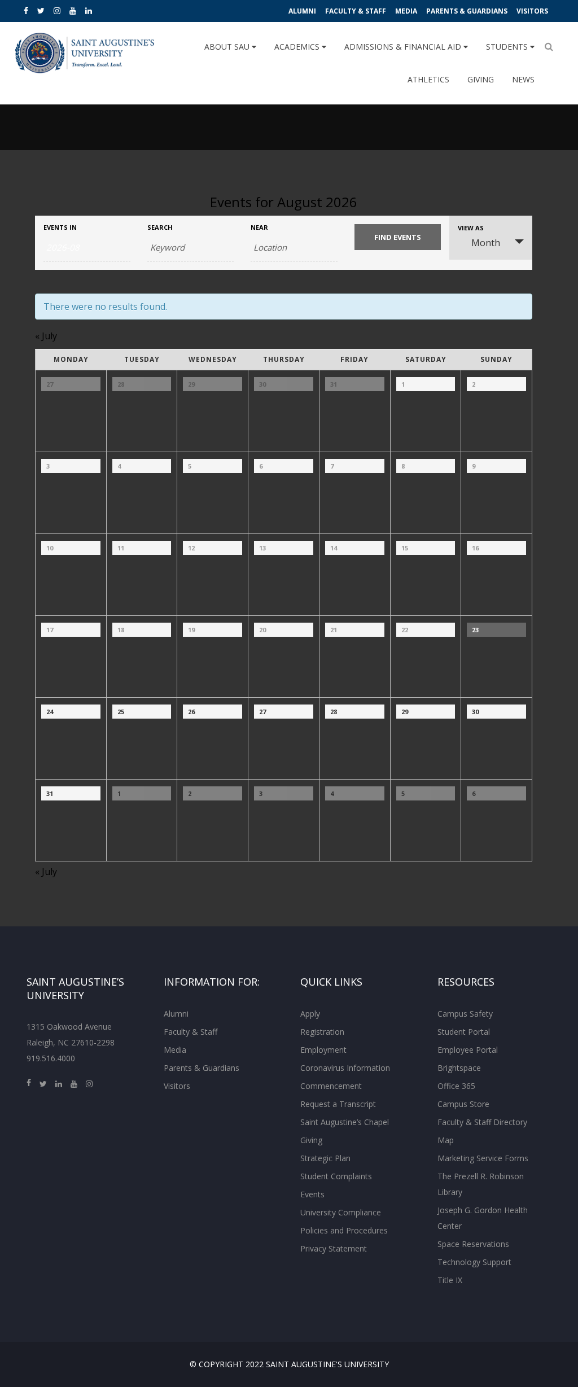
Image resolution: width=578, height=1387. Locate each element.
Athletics (428, 79)
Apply (310, 1013)
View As (471, 228)
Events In (60, 227)
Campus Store (463, 1104)
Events (312, 1194)
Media (406, 11)
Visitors (532, 11)
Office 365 (456, 1085)
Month (485, 243)
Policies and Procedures (344, 1230)
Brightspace (459, 1067)
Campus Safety (465, 1013)
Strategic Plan (325, 1158)
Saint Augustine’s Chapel (344, 1122)
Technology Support (474, 1262)
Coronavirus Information (345, 1067)
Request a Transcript (338, 1104)
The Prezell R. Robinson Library (480, 1184)
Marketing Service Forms (482, 1158)
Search (160, 227)
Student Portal (463, 1031)
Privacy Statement (333, 1248)
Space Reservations (473, 1244)
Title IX (449, 1280)
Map (445, 1140)
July (46, 336)
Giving (480, 79)
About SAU (228, 46)
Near (259, 227)
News (523, 79)
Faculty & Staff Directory (482, 1122)
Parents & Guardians (466, 11)
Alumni (302, 11)
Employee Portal (467, 1049)
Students (508, 46)
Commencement (331, 1085)
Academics (298, 46)
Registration (322, 1031)
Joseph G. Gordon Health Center (482, 1218)
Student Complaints (336, 1176)
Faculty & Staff (355, 11)
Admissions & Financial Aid (403, 46)
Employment (323, 1049)
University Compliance (340, 1212)
